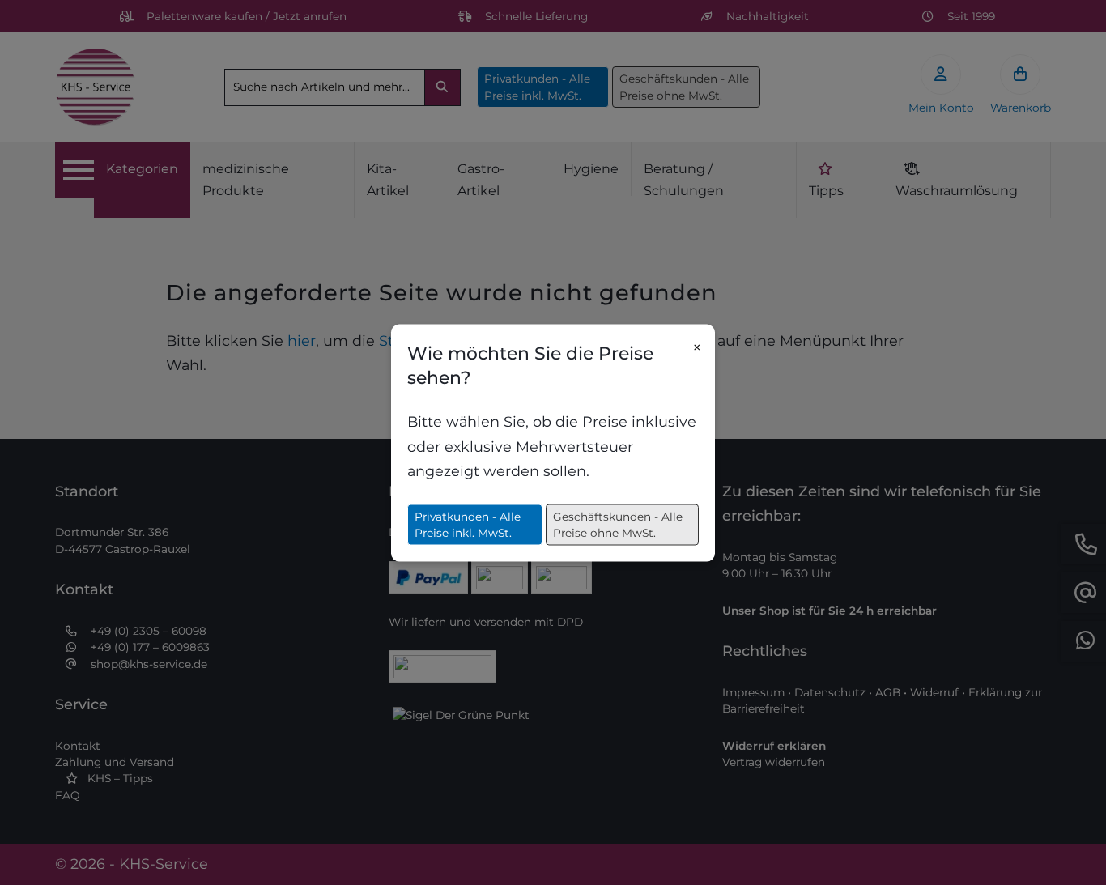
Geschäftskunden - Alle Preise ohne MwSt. (618, 523)
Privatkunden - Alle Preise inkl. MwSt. (468, 523)
